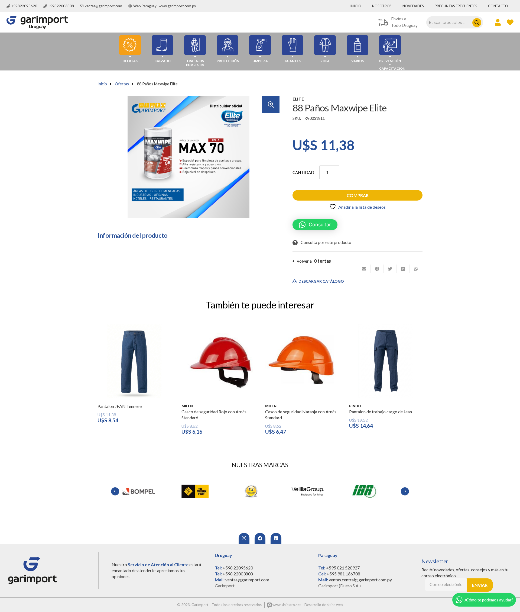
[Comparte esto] (377, 269)
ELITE (298, 98)
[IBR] (316, 491)
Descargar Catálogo (321, 281)
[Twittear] (390, 269)
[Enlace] (37, 22)
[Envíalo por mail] (364, 269)
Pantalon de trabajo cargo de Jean (380, 411)
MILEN (187, 406)
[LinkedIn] (276, 538)
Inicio (102, 84)
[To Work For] (147, 491)
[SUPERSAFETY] (203, 491)
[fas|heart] (510, 22)
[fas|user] (498, 22)
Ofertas (122, 84)
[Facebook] (260, 538)
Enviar (479, 585)
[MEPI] (372, 491)
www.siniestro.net (286, 605)
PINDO (355, 406)
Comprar (358, 195)
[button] (271, 104)
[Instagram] (244, 538)
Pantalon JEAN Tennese (120, 406)
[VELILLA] (260, 491)
